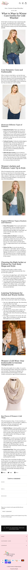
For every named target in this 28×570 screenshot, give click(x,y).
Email (3, 489)
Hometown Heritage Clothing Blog (15, 8)
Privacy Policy (24, 515)
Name (3, 482)
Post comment (7, 511)
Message (4, 496)
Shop (2, 536)
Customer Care (6, 541)
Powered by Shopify (14, 568)
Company (4, 545)
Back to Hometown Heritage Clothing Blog (15, 528)
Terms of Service (6, 517)
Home (6, 8)
